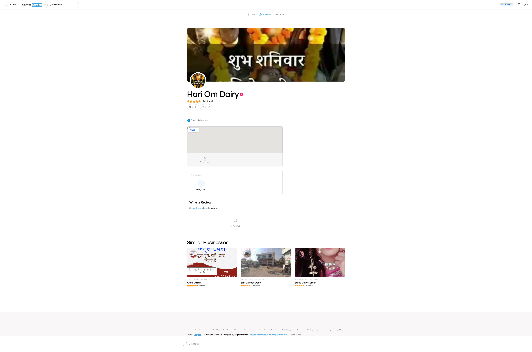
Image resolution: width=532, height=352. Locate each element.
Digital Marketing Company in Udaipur (268, 335)
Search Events (249, 330)
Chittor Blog (215, 330)
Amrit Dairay (194, 282)
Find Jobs (226, 330)
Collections (274, 330)
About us (237, 330)
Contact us (263, 330)
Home (189, 330)
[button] (190, 107)
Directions (204, 162)
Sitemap (328, 330)
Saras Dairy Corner (305, 282)
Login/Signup (340, 330)
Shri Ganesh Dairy (251, 282)
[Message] (203, 107)
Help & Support (287, 330)
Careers (300, 330)
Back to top (296, 335)
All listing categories (314, 330)
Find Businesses (201, 330)
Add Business (506, 5)
